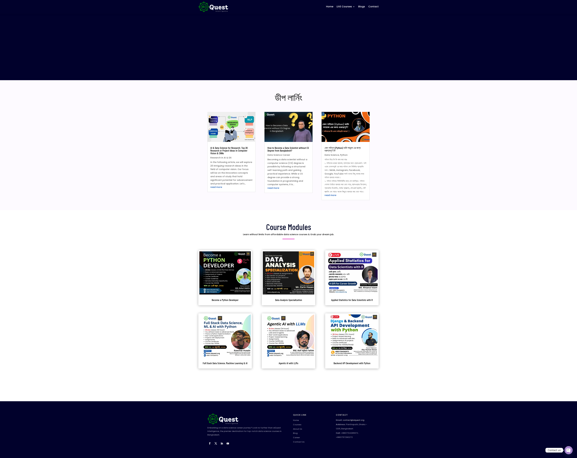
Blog (295, 433)
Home (329, 6)
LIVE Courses (344, 6)
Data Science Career (278, 154)
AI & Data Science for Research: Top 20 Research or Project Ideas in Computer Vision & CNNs (229, 150)
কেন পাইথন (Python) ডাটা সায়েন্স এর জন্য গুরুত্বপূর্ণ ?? (343, 149)
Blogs (361, 6)
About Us (297, 429)
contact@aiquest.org (353, 420)
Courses (297, 424)
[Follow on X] (215, 443)
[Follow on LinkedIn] (221, 443)
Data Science (332, 154)
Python (344, 154)
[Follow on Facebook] (209, 443)
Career (296, 437)
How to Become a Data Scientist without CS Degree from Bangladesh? (288, 149)
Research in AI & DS (220, 157)
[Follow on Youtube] (227, 443)
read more (216, 187)
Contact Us (298, 441)
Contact (373, 6)
